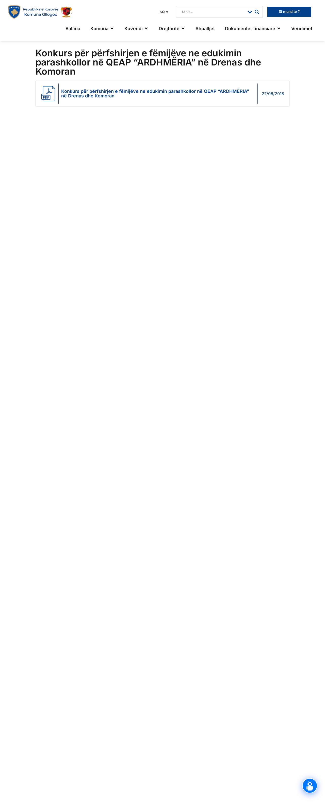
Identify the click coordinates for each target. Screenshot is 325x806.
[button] (163, 12)
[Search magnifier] (257, 11)
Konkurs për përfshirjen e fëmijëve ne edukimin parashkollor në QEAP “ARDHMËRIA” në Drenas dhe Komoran (155, 93)
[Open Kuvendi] (146, 28)
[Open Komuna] (112, 28)
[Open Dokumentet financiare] (279, 28)
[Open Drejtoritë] (183, 28)
